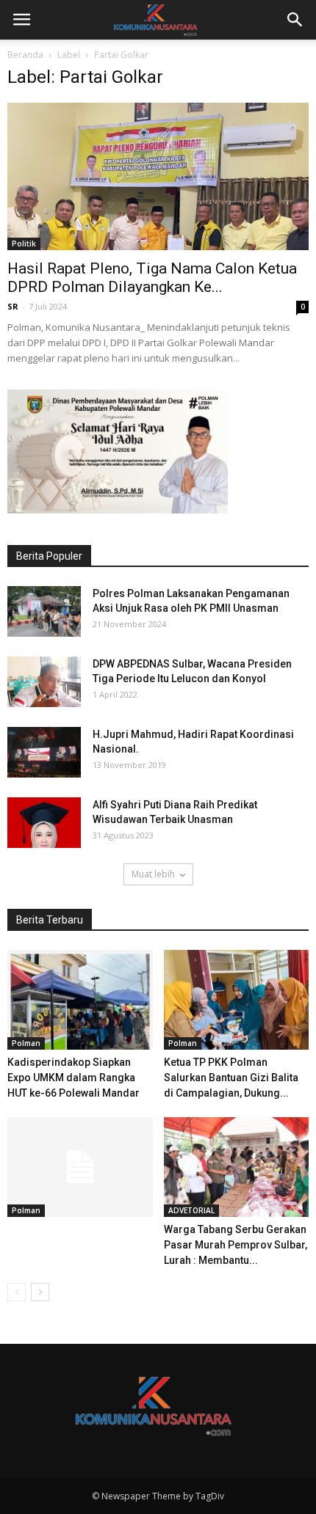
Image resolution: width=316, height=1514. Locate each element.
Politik (24, 243)
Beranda (25, 54)
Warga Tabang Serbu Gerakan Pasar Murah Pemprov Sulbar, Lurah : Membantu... (235, 1245)
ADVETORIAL (191, 1210)
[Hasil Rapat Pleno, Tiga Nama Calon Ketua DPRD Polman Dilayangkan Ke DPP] (158, 176)
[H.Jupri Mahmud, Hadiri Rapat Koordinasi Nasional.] (44, 752)
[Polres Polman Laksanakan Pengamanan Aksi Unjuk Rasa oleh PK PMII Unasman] (44, 611)
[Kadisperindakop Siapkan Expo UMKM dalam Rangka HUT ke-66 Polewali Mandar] (80, 1000)
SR (12, 306)
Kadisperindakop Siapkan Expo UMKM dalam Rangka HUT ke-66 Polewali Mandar (73, 1077)
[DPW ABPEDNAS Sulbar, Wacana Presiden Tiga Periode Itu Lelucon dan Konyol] (44, 682)
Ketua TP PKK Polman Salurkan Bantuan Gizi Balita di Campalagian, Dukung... (231, 1077)
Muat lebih (153, 874)
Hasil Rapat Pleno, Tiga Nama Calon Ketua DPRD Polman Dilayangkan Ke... (152, 278)
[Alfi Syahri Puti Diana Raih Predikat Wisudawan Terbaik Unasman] (44, 822)
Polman (26, 1043)
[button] (295, 20)
